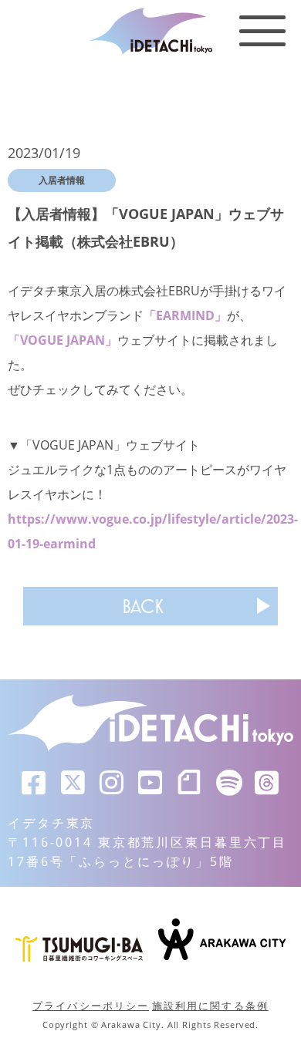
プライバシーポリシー (90, 1006)
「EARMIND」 (185, 315)
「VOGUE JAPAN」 (62, 340)
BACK (143, 606)
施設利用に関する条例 (210, 1006)
